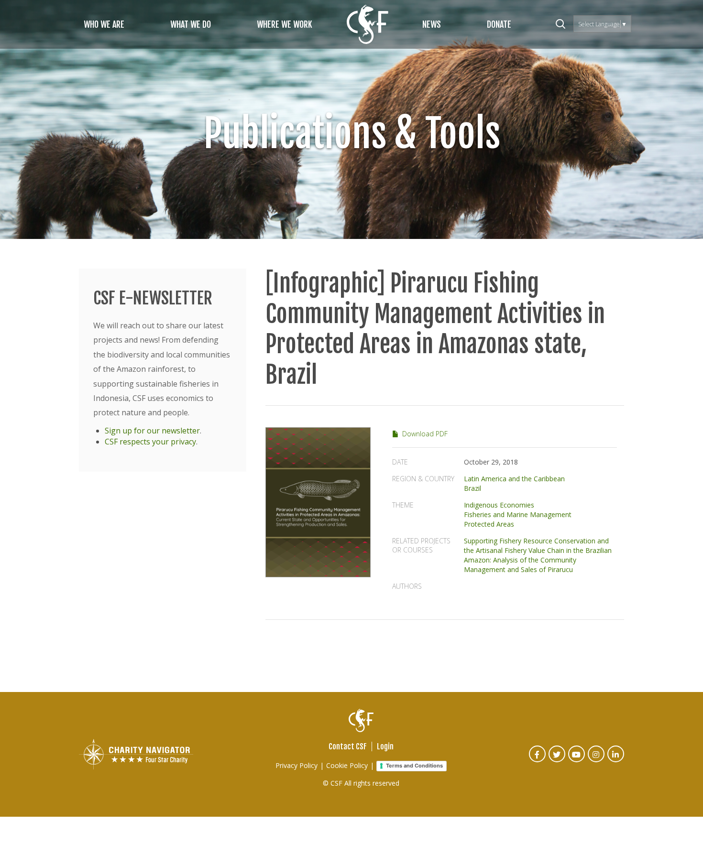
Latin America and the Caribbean (514, 478)
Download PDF (425, 433)
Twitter (557, 760)
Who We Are (104, 24)
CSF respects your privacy (150, 441)
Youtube (577, 760)
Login (385, 746)
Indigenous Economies (499, 504)
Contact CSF (348, 746)
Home (367, 24)
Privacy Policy (296, 765)
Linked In (616, 760)
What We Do (190, 24)
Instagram (596, 760)
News (431, 24)
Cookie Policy (347, 765)
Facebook (538, 760)
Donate (499, 24)
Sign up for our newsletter (152, 430)
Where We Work (284, 24)
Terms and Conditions (414, 765)
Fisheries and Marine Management (517, 514)
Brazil (472, 488)
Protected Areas (489, 524)
